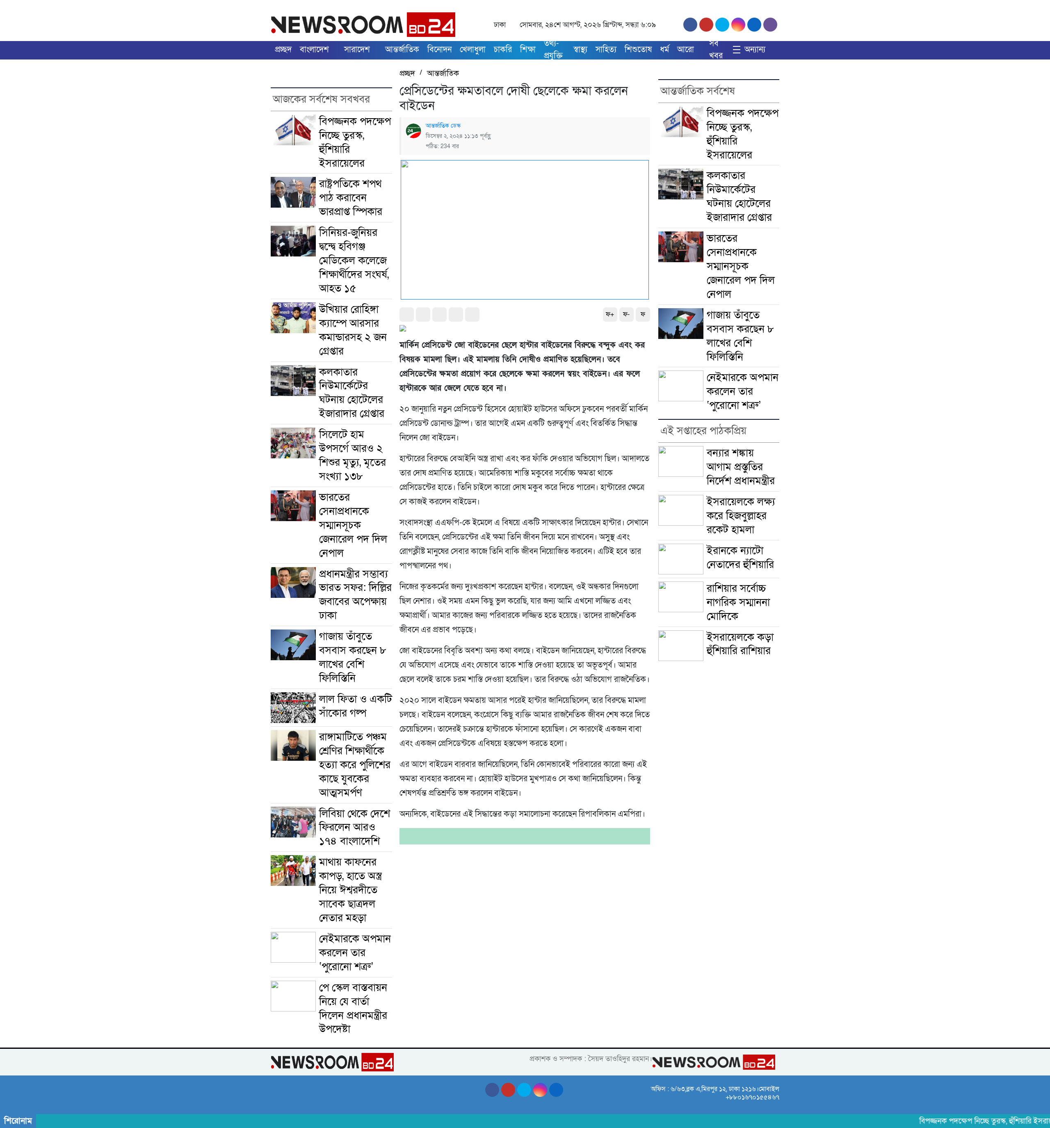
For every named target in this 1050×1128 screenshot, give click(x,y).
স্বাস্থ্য (580, 49)
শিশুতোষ (638, 49)
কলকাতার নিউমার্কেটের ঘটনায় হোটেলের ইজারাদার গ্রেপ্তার (351, 393)
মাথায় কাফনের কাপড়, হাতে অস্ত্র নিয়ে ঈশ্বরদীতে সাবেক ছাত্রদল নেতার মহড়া (350, 890)
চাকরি (503, 49)
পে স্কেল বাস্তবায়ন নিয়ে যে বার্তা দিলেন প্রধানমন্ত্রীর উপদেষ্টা (353, 1008)
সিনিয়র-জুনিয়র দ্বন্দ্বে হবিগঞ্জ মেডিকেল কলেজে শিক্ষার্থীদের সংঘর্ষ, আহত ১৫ (354, 260)
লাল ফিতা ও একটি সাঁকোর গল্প (355, 706)
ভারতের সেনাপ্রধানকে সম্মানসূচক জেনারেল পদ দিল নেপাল (353, 525)
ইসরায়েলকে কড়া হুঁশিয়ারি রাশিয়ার (740, 644)
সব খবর (716, 49)
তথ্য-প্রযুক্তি (553, 49)
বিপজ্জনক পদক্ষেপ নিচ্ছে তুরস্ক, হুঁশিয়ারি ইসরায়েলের (355, 142)
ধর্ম (664, 49)
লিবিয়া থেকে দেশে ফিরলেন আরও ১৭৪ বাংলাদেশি (354, 827)
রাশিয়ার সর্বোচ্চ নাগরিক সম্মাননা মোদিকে (738, 602)
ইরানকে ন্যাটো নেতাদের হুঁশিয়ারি (740, 557)
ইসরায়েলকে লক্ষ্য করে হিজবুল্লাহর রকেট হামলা (741, 515)
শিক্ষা (528, 49)
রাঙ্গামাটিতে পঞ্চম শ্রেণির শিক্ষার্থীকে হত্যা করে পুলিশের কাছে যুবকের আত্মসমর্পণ (354, 765)
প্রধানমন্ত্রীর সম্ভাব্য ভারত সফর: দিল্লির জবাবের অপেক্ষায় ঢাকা (355, 595)
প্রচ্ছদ (283, 49)
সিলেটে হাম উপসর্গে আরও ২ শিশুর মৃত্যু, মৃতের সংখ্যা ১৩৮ (352, 455)
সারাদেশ (357, 49)
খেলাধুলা (473, 49)
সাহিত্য (606, 49)
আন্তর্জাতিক (402, 49)
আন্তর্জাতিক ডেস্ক (443, 126)
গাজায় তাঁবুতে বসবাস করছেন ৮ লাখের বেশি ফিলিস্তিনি (352, 657)
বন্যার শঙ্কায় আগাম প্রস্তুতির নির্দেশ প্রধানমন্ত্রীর (741, 467)
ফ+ (610, 314)
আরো (685, 49)
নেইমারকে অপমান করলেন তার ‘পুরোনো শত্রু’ (355, 952)
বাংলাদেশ (314, 49)
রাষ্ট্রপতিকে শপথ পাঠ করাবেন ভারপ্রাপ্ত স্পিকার (350, 197)
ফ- (626, 314)
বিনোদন (439, 49)
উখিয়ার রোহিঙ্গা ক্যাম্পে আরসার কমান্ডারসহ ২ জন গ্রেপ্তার (353, 330)
